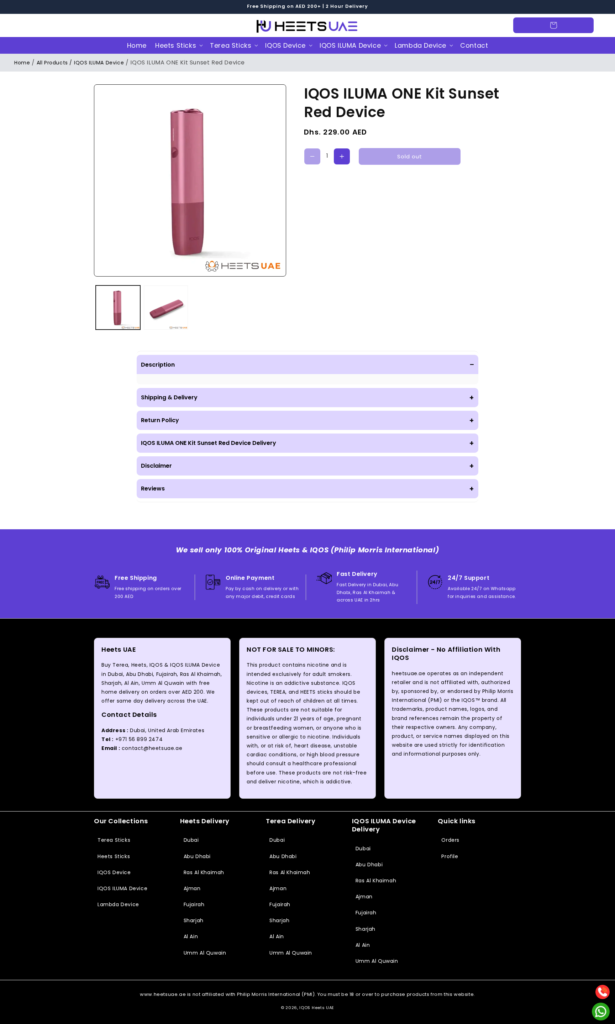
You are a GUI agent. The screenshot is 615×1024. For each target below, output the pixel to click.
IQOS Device (285, 45)
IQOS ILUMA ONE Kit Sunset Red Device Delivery (307, 443)
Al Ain (191, 936)
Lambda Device (420, 45)
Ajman (192, 888)
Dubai (191, 840)
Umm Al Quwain (205, 952)
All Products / (54, 62)
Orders (450, 840)
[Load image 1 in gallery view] (118, 307)
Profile (449, 856)
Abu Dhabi (197, 856)
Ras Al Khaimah (204, 872)
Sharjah (194, 920)
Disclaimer (307, 466)
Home (22, 62)
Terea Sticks (230, 45)
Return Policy (307, 420)
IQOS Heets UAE (316, 1007)
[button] (29, 25)
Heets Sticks (175, 45)
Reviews (307, 489)
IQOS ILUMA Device (350, 45)
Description (307, 364)
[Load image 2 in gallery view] (166, 307)
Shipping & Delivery (307, 398)
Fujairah (194, 904)
